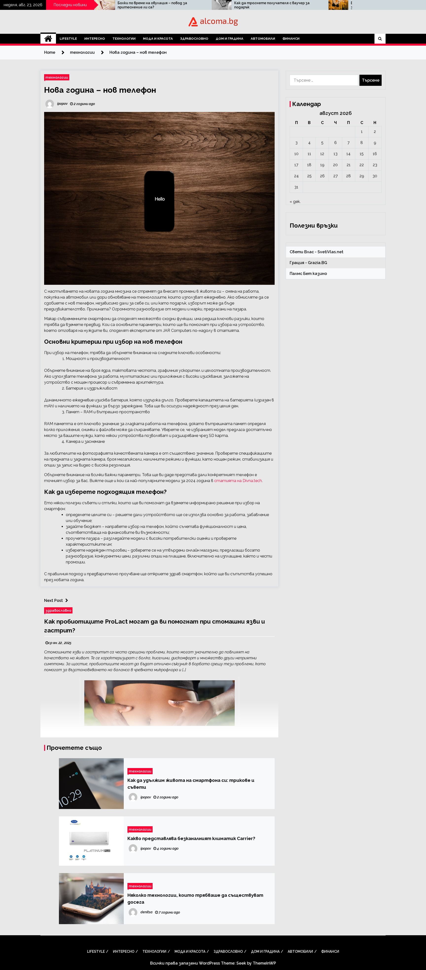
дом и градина (229, 38)
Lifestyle (68, 38)
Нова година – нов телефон (100, 89)
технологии (124, 38)
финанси (291, 38)
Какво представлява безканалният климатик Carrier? (191, 838)
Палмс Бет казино (308, 273)
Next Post (53, 600)
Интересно (94, 38)
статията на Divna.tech (238, 480)
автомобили (263, 38)
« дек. (295, 201)
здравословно (194, 38)
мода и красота (158, 38)
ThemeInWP (264, 963)
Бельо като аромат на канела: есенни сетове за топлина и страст (323, 5)
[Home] (48, 39)
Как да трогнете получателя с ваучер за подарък (202, 5)
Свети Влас (302, 252)
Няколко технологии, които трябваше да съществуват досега (195, 898)
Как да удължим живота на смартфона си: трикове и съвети (190, 783)
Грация (297, 262)
